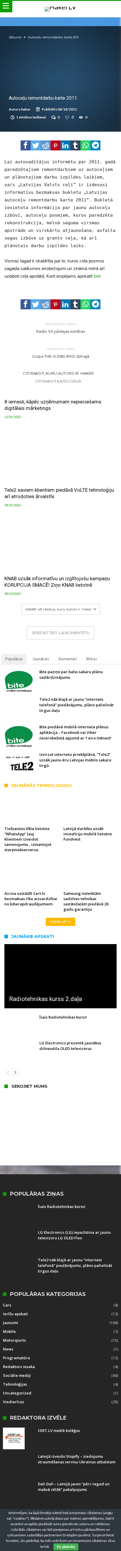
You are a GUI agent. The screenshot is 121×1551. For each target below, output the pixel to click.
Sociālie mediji (17, 1375)
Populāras (14, 658)
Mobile (9, 1331)
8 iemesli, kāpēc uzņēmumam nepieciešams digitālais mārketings (52, 405)
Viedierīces (13, 1401)
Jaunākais (40, 658)
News (8, 1349)
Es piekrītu (66, 1547)
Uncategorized (17, 1393)
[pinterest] (55, 145)
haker (26, 109)
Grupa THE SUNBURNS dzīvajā (60, 353)
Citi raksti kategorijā (58, 381)
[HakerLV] (60, 6)
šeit (97, 276)
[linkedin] (65, 145)
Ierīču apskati (15, 1313)
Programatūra (16, 1357)
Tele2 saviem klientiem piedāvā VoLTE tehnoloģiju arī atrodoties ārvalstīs (59, 493)
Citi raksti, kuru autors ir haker (58, 373)
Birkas (91, 658)
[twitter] (36, 145)
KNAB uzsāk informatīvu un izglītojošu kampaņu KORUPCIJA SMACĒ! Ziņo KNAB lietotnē (57, 582)
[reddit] (46, 145)
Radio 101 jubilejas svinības (60, 328)
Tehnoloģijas (15, 1384)
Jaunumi (10, 1322)
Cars (7, 1305)
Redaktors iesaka (19, 1366)
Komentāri (68, 658)
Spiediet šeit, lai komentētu (61, 632)
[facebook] (26, 145)
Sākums (15, 37)
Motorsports (14, 1340)
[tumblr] (75, 145)
